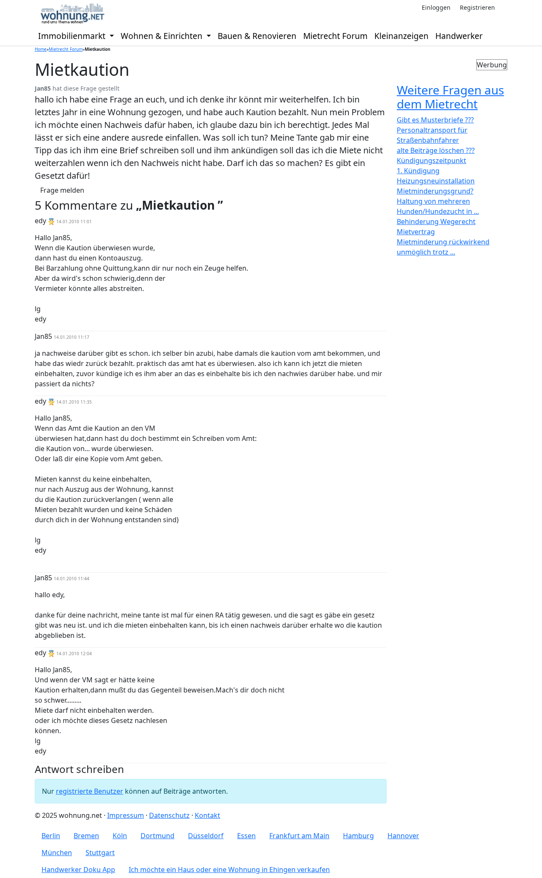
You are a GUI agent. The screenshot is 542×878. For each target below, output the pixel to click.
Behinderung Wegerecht (436, 221)
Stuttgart (100, 852)
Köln (120, 835)
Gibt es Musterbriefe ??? (435, 120)
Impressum (125, 815)
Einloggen (436, 7)
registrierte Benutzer (89, 791)
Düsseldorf (206, 835)
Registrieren (477, 7)
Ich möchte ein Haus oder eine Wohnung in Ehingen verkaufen (229, 869)
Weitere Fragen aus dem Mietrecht (450, 97)
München (56, 852)
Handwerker (459, 36)
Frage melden (62, 190)
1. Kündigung (418, 170)
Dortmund (157, 835)
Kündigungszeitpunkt (431, 160)
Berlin (50, 835)
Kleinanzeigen (401, 36)
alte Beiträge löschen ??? (436, 150)
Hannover (403, 835)
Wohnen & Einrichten (163, 36)
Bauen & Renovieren (257, 36)
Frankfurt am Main (299, 835)
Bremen (86, 835)
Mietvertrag (416, 231)
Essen (246, 835)
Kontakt (207, 815)
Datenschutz (169, 815)
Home (41, 49)
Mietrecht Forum (335, 36)
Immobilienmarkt (73, 36)
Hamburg (358, 835)
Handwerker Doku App (78, 869)
